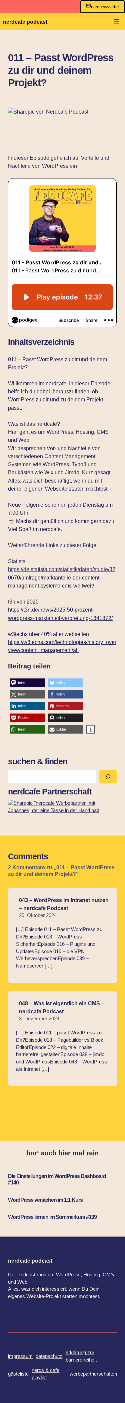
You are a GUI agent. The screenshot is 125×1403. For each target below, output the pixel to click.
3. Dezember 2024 (39, 1018)
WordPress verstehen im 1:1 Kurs (45, 1200)
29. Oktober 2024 (38, 915)
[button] (27, 682)
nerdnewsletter (105, 6)
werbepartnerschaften (93, 1374)
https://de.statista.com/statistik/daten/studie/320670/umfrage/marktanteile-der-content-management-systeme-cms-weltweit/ (61, 577)
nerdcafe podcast (25, 22)
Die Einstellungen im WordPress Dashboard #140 (57, 1179)
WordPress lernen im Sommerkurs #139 (52, 1217)
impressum (20, 1356)
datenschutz (49, 1356)
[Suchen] (108, 776)
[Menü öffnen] (116, 21)
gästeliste (18, 1374)
